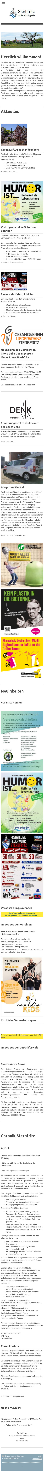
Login (40, 1456)
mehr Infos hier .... (8, 441)
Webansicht (37, 1459)
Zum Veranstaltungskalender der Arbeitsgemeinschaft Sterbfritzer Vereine (21, 914)
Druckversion (10, 1456)
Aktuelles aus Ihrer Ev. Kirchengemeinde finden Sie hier (21, 1036)
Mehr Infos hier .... (8, 316)
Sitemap (20, 1456)
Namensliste (9, 1275)
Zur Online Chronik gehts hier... (13, 1396)
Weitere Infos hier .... (9, 171)
